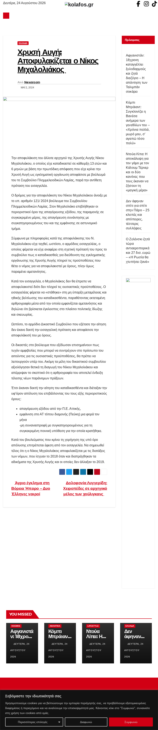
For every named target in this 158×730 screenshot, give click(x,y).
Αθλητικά (55, 626)
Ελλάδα (23, 43)
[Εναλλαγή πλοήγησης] (80, 16)
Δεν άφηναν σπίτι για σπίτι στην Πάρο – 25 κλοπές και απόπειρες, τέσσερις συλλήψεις (137, 214)
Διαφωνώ (86, 722)
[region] (79, 710)
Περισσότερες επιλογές (33, 722)
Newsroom (32, 82)
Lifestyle (93, 626)
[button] (152, 15)
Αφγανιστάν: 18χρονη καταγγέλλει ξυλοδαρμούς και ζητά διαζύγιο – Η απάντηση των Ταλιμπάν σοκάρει (136, 73)
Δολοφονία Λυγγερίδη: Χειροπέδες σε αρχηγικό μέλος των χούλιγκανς (85, 488)
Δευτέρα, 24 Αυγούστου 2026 (19, 650)
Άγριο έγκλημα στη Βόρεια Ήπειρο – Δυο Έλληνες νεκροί (30, 488)
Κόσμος (16, 626)
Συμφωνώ (130, 722)
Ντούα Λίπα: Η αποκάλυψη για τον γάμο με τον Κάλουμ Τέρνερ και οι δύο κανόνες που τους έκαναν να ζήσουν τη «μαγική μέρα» (137, 172)
